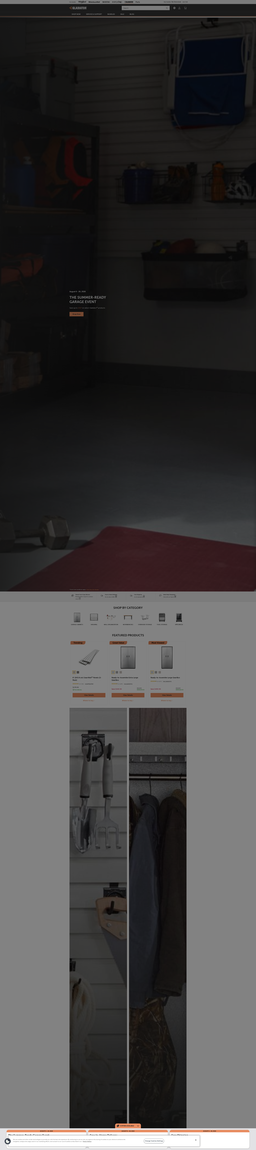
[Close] (196, 1140)
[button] (7, 1141)
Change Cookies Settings (154, 1141)
